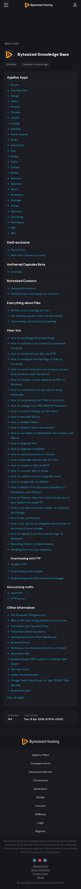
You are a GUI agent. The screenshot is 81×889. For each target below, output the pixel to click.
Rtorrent (16, 178)
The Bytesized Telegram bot (28, 615)
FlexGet (15, 106)
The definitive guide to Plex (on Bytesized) (37, 316)
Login (40, 822)
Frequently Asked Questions (28, 631)
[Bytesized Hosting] (40, 743)
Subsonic (16, 211)
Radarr (15, 172)
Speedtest (40, 788)
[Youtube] (40, 860)
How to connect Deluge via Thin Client (34, 411)
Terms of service (40, 869)
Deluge (15, 96)
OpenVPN (16, 593)
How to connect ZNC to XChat (29, 471)
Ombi (14, 139)
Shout (14, 189)
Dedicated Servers (40, 772)
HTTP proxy (18, 598)
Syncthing (17, 216)
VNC (13, 227)
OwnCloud (17, 145)
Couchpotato (19, 90)
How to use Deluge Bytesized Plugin (33, 338)
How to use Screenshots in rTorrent (33, 454)
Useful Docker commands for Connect (34, 294)
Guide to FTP (19, 564)
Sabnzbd (16, 184)
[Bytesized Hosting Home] (38, 5)
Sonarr (15, 205)
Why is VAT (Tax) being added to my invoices (39, 620)
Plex (13, 151)
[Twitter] (34, 860)
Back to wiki (12, 43)
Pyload (15, 167)
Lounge (15, 123)
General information (23, 288)
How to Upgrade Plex (24, 443)
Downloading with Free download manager (37, 578)
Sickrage (16, 200)
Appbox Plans (40, 755)
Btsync (15, 84)
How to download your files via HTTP (33, 353)
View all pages (15, 697)
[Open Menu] (6, 5)
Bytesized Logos (21, 690)
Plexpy (15, 156)
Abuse (40, 877)
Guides (40, 797)
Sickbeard (17, 194)
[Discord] (45, 860)
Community (40, 780)
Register (40, 831)
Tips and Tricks (20, 669)
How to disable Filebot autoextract (32, 427)
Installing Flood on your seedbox (31, 549)
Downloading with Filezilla (26, 571)
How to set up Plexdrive (25, 518)
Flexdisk (15, 112)
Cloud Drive (18, 249)
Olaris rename (19, 134)
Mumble (16, 129)
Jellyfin (15, 117)
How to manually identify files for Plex (34, 459)
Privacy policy (40, 873)
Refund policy (40, 866)
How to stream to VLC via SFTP (30, 465)
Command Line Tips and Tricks (30, 626)
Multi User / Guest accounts (28, 255)
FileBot (15, 101)
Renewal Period (20, 642)
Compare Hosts (40, 763)
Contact (40, 805)
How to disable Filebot (25, 422)
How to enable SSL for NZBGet (30, 481)
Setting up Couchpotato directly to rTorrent (38, 648)
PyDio (14, 161)
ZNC (13, 233)
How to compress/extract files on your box (37, 400)
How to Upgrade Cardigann (27, 449)
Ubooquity (17, 222)
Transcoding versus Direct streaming (33, 321)
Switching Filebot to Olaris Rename (32, 544)
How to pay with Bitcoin (25, 416)
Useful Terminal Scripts (25, 674)
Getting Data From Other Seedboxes (34, 637)
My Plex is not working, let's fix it (31, 310)
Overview (16, 271)
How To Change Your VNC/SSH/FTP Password (39, 405)
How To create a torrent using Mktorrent (36, 476)
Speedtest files (20, 653)
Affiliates (40, 814)
